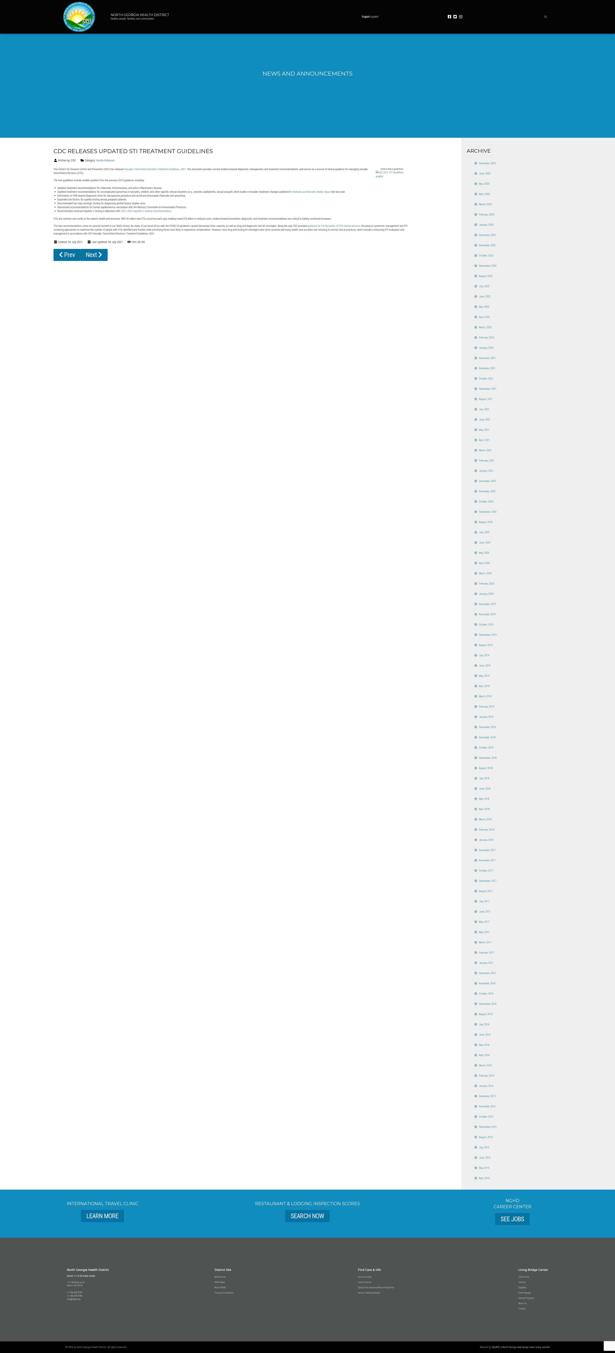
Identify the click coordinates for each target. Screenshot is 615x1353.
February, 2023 (486, 214)
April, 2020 (484, 563)
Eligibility (522, 1287)
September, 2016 (487, 1003)
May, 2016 (483, 1044)
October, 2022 (485, 255)
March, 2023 (485, 204)
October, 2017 (485, 870)
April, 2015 (484, 1178)
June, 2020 (484, 542)
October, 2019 (485, 624)
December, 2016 (487, 973)
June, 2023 (484, 173)
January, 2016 (485, 1085)
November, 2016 (487, 983)
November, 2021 (487, 368)
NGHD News (220, 1282)
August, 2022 (485, 276)
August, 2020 (485, 522)
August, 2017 (485, 891)
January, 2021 (485, 470)
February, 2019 (486, 706)
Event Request (524, 1292)
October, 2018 (485, 747)
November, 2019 (487, 614)
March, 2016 (485, 1065)
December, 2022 (487, 235)
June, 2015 (484, 1157)
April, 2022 (484, 317)
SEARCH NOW (307, 1216)
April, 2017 (484, 932)
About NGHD (220, 1287)
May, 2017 (483, 921)
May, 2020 (483, 552)
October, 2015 (485, 1116)
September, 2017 (487, 880)
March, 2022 (485, 327)
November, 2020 (487, 491)
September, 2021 (487, 388)
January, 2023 (485, 224)
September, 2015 (487, 1126)
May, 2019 (483, 675)
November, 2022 (487, 245)
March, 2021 (485, 450)
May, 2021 (483, 429)
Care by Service (364, 1282)
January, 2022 (485, 347)
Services (522, 1282)
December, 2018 (487, 727)
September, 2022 (487, 265)
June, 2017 (484, 911)
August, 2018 (485, 768)
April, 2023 (484, 194)
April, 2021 (484, 440)
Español (374, 16)
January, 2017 (485, 962)
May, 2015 (483, 1167)
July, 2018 (483, 778)
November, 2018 (487, 737)
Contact (521, 1308)
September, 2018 (487, 757)
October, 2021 (485, 378)
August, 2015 (485, 1137)
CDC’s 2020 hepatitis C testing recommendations (146, 211)
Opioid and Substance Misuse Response (376, 1287)
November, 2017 (487, 860)
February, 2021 (486, 460)
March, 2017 (485, 942)
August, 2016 (485, 1014)
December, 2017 (487, 850)
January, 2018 (485, 839)
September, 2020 (487, 511)
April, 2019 (484, 686)
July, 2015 (483, 1147)
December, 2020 (487, 481)
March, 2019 (485, 696)
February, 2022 (486, 337)
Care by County (364, 1277)
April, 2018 (484, 809)
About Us (522, 1303)
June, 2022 (484, 296)
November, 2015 (487, 1106)
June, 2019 (484, 665)
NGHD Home (220, 1277)
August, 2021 (485, 399)
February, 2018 (486, 829)
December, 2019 (487, 604)
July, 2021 (483, 409)
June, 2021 (484, 419)
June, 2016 (484, 1034)
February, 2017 (486, 952)
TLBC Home (523, 1277)
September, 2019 (487, 634)
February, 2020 (486, 583)
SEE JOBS (512, 1219)
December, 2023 (487, 163)
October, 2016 (485, 993)
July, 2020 (483, 532)
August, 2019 (485, 645)
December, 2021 (487, 358)
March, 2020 (485, 573)
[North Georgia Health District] (79, 16)
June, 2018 (484, 788)
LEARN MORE (102, 1216)
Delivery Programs (526, 1298)
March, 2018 (485, 819)
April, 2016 (484, 1055)
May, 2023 (483, 183)
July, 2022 (483, 286)
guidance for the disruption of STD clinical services (334, 225)
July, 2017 (483, 901)
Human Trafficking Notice (369, 1292)
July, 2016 (483, 1024)
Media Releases (105, 160)
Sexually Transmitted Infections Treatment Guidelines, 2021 (155, 169)
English (365, 16)
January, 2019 (485, 716)
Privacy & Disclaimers (224, 1292)
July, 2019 (483, 655)
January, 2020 (485, 593)
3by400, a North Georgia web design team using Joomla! (521, 1347)
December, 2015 (487, 1096)
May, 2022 (483, 306)
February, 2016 (486, 1075)
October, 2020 (485, 501)
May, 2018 (483, 798)
